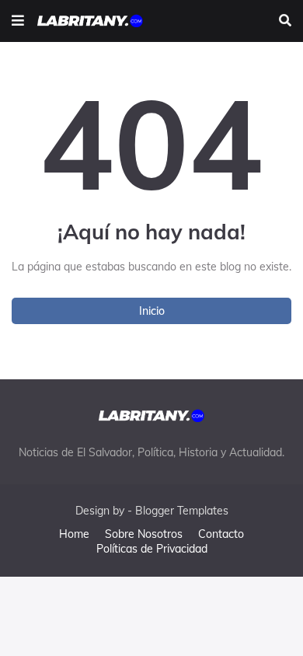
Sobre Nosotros (144, 534)
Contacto (221, 534)
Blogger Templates (181, 511)
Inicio (152, 311)
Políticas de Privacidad (151, 549)
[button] (18, 21)
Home (74, 534)
